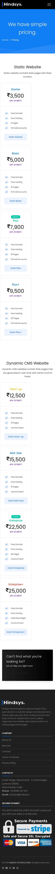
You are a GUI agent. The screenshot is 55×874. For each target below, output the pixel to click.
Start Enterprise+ (16, 632)
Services (6, 745)
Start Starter (15, 137)
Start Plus (16, 268)
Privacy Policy (9, 762)
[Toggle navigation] (49, 4)
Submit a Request (18, 673)
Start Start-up (16, 436)
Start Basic (16, 200)
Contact (6, 751)
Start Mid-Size (16, 500)
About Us (6, 739)
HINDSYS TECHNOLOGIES (20, 862)
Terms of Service (10, 757)
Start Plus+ (16, 332)
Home (5, 39)
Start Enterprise (15, 568)
